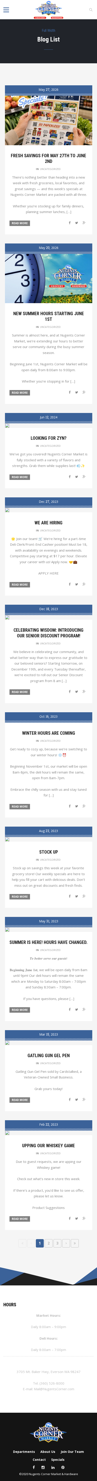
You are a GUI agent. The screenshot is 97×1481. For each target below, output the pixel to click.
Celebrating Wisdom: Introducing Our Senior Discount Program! (48, 633)
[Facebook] (34, 1467)
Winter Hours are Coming (48, 733)
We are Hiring (48, 523)
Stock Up (48, 852)
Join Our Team (72, 1451)
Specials (58, 1459)
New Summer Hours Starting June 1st (48, 316)
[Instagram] (43, 1467)
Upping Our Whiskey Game (48, 1145)
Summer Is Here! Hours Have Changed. (48, 942)
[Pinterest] (63, 1467)
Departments (24, 1451)
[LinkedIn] (53, 1467)
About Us (47, 1451)
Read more (20, 223)
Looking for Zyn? (49, 438)
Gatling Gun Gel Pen (49, 1055)
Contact (39, 1459)
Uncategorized (50, 169)
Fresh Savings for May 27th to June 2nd (48, 158)
